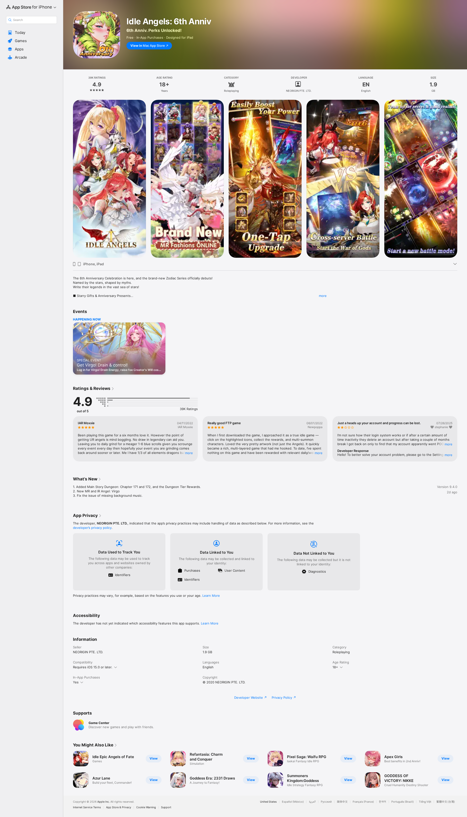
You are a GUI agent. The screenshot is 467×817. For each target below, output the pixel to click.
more (323, 296)
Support (166, 807)
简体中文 (342, 801)
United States (268, 801)
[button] (31, 32)
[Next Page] (462, 179)
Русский (326, 801)
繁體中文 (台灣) (445, 801)
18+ (335, 667)
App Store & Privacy (118, 807)
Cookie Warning (146, 807)
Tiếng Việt (425, 801)
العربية (312, 801)
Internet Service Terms (87, 807)
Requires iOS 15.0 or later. (92, 667)
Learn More (211, 595)
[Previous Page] (68, 179)
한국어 (382, 801)
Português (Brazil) (402, 801)
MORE (189, 453)
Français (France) (363, 801)
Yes (76, 682)
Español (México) (293, 801)
